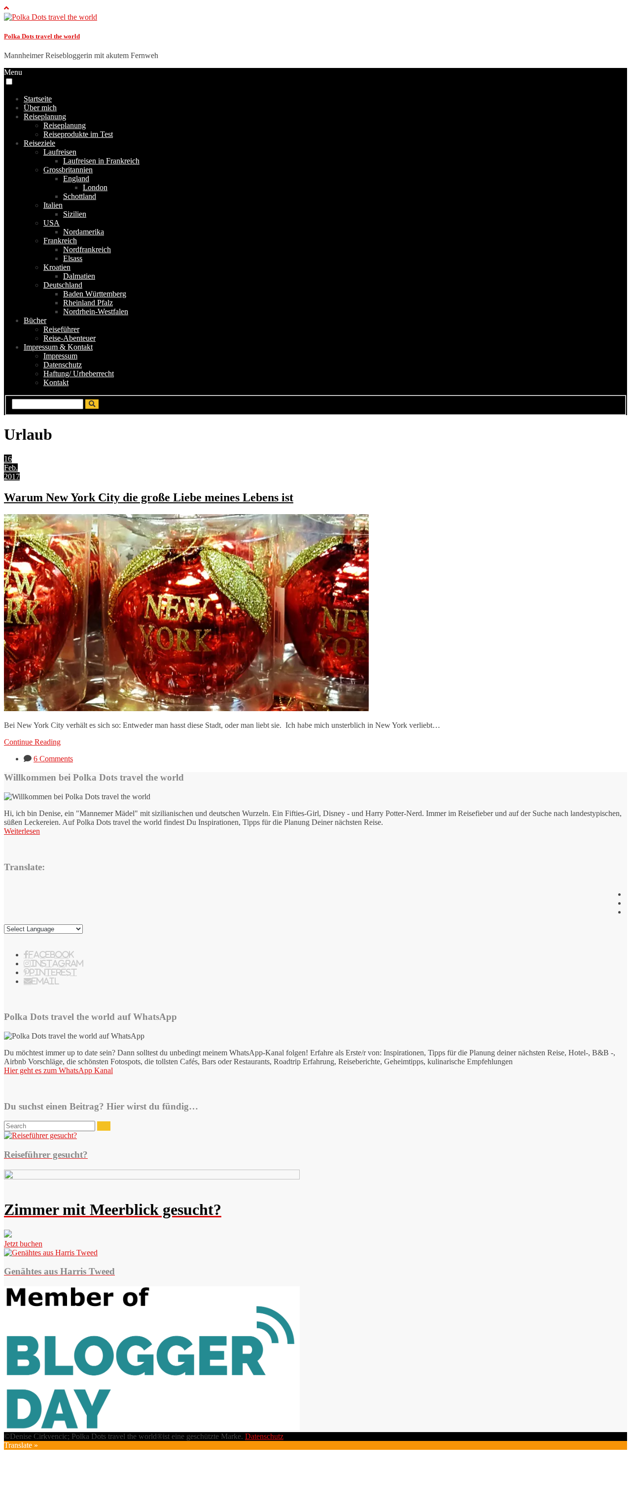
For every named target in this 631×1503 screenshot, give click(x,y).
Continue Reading (32, 742)
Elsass (72, 258)
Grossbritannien (68, 169)
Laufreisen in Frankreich (101, 161)
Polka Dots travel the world (42, 36)
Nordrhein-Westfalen (95, 311)
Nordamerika (83, 232)
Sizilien (74, 214)
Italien (53, 205)
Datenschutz (62, 364)
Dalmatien (79, 276)
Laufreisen (59, 152)
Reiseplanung (45, 116)
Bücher (35, 320)
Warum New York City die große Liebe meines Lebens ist (148, 497)
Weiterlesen (22, 831)
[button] (9, 81)
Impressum (60, 356)
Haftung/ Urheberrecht (78, 373)
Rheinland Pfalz (88, 302)
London (95, 187)
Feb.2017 (12, 472)
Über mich (40, 107)
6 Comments (53, 758)
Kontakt (56, 382)
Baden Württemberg (94, 294)
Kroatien (56, 267)
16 (8, 459)
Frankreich (60, 240)
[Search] (103, 1126)
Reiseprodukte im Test (78, 134)
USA (51, 223)
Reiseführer (61, 329)
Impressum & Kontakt (58, 347)
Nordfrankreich (87, 249)
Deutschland (62, 285)
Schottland (79, 196)
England (76, 178)
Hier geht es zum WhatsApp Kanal (58, 1070)
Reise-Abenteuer (69, 338)
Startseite (38, 99)
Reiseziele (39, 143)
